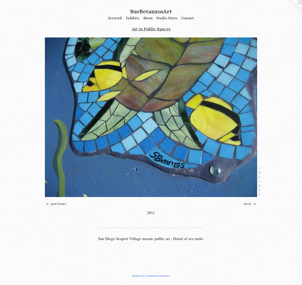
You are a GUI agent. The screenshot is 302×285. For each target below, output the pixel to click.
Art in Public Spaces (151, 29)
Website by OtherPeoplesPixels (151, 275)
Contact (187, 18)
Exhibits (133, 18)
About (148, 18)
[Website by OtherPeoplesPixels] (293, 9)
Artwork (115, 18)
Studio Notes (167, 18)
